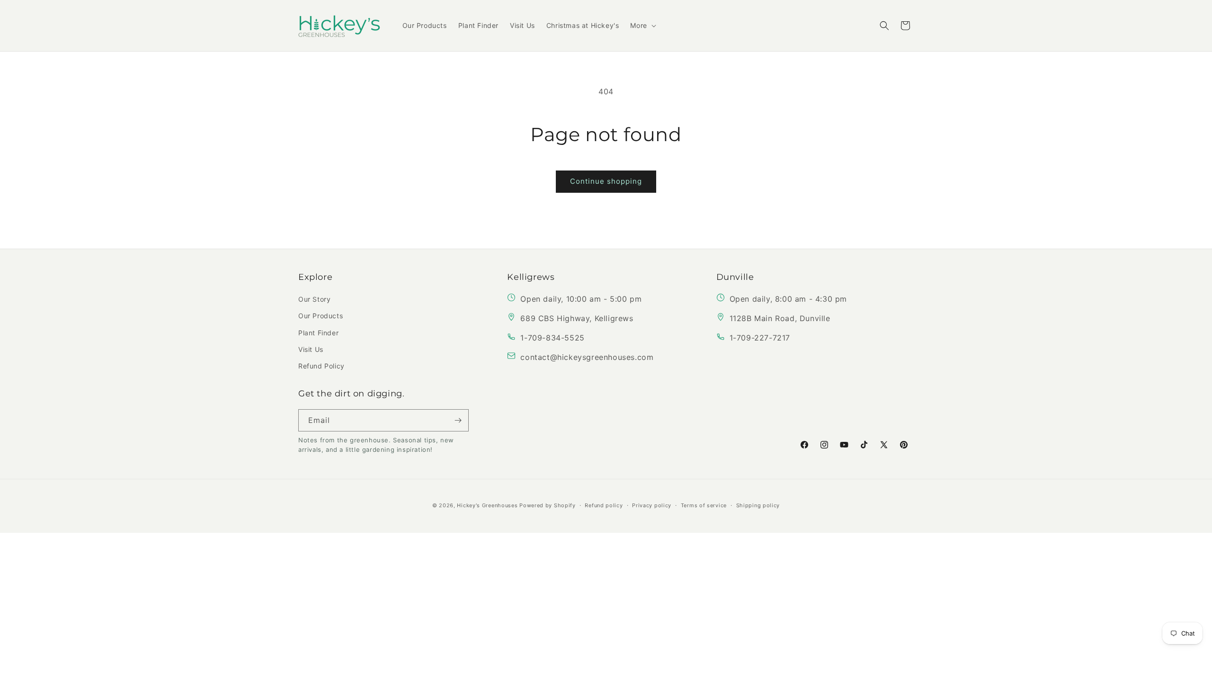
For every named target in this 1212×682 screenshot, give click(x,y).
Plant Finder (318, 333)
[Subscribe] (457, 420)
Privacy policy (651, 505)
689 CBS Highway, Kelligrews (576, 318)
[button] (641, 26)
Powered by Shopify (547, 505)
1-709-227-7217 (760, 337)
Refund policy (604, 505)
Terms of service (704, 505)
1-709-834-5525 (552, 337)
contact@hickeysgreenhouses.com (586, 357)
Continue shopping (606, 181)
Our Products (320, 316)
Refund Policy (321, 366)
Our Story (314, 299)
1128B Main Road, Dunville (780, 318)
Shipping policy (758, 505)
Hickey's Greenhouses (487, 505)
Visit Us (310, 349)
